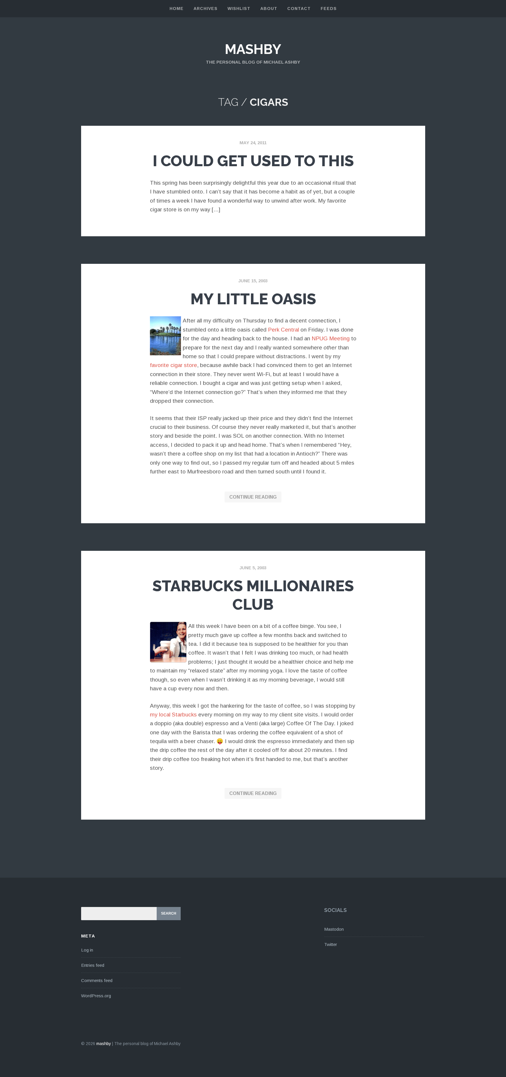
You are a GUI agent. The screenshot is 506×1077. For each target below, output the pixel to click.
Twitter (330, 944)
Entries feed (92, 965)
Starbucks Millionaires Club (253, 595)
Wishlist (239, 8)
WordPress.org (96, 995)
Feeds (329, 8)
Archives (206, 8)
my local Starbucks (173, 714)
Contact (299, 8)
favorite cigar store (173, 365)
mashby (253, 49)
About (268, 8)
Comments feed (96, 980)
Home (177, 8)
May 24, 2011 (253, 142)
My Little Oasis (253, 299)
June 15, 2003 (253, 280)
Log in (87, 949)
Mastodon (334, 929)
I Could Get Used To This (253, 161)
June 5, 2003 (253, 567)
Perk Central (283, 330)
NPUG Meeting (331, 338)
